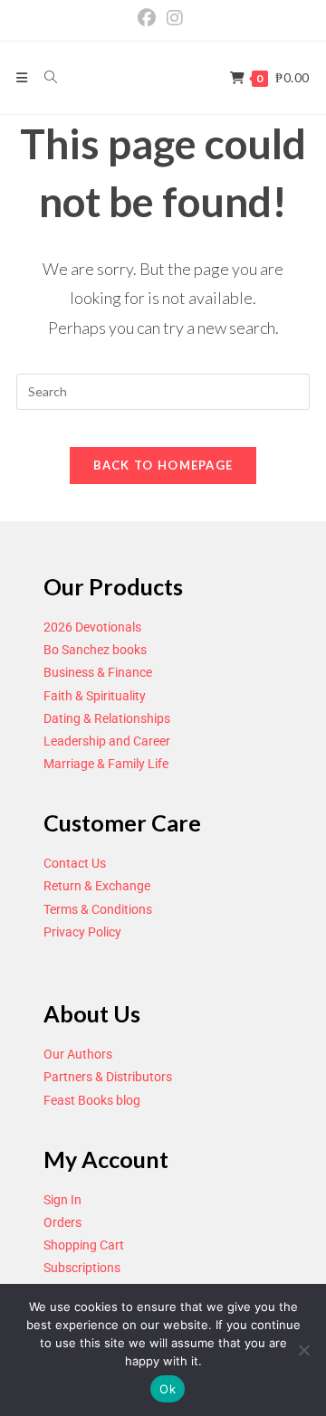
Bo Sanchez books (95, 649)
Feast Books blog (91, 1100)
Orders (62, 1222)
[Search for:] (44, 77)
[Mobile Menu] (23, 77)
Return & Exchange (96, 886)
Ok (167, 1389)
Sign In (62, 1200)
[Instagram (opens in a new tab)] (174, 18)
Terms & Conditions (97, 909)
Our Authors (77, 1054)
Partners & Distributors (107, 1076)
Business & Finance (97, 672)
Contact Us (74, 863)
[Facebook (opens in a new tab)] (149, 18)
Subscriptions (81, 1267)
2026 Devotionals (92, 627)
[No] (303, 1350)
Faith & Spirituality (94, 696)
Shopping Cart (83, 1245)
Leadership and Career (106, 741)
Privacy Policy (82, 932)
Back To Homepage (163, 465)
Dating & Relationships (106, 718)
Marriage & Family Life (105, 763)
